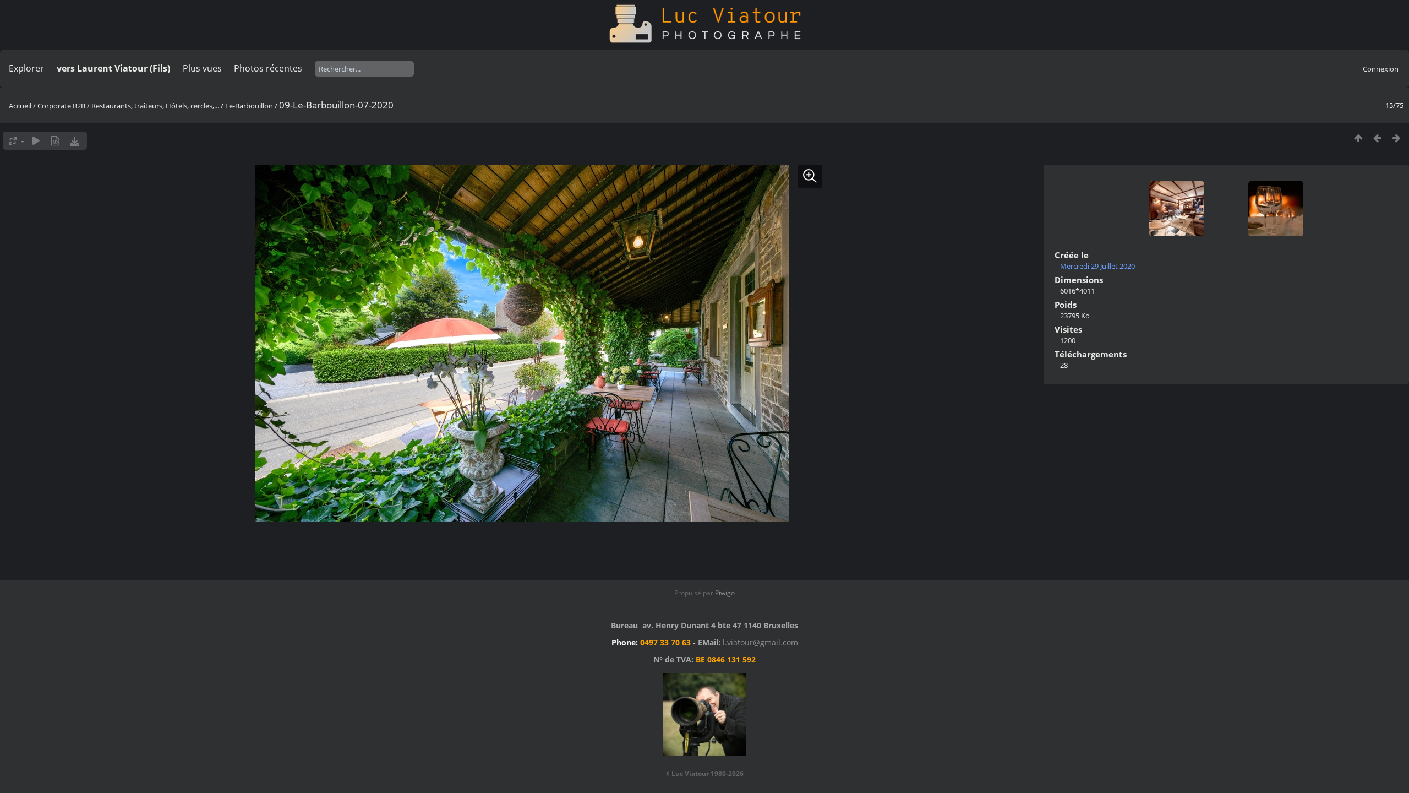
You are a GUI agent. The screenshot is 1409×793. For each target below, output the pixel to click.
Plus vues (202, 68)
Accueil (20, 106)
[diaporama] (36, 140)
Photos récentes (268, 68)
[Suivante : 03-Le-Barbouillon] (1396, 138)
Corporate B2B (61, 106)
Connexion (1381, 69)
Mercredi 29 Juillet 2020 (1097, 266)
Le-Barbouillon (249, 106)
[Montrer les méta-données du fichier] (55, 140)
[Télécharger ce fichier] (74, 140)
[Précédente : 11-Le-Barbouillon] (1377, 138)
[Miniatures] (1358, 138)
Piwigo (725, 593)
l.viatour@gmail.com (760, 642)
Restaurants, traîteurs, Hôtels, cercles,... (155, 106)
